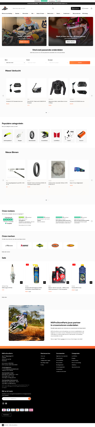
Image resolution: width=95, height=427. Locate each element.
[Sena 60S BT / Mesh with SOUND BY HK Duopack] (37, 88)
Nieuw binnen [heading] (11, 152)
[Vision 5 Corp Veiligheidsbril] (79, 169)
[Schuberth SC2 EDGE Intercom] (79, 88)
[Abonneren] (29, 398)
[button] (91, 8)
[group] (15, 93)
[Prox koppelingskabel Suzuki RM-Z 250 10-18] (15, 169)
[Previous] (3, 95)
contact (63, 339)
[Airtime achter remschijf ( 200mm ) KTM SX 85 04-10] (58, 169)
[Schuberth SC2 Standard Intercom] (15, 88)
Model (28, 60)
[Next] (92, 95)
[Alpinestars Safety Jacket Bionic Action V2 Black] (58, 88)
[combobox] (33, 8)
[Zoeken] (53, 8)
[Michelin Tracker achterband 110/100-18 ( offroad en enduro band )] (37, 169)
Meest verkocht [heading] (13, 70)
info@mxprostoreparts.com (11, 369)
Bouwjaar (50, 60)
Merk (6, 60)
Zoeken (80, 62)
